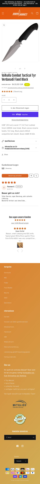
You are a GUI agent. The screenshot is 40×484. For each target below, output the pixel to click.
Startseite (7, 273)
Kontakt (6, 317)
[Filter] (31, 175)
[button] (2, 13)
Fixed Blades (8, 288)
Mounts (6, 293)
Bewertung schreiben (15, 176)
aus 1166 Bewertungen (20, 223)
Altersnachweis (9, 327)
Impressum (7, 332)
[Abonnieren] (33, 437)
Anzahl (4, 95)
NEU (5, 278)
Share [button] (6, 155)
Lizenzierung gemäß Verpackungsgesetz (17, 352)
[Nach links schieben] (15, 68)
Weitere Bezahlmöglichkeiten (20, 120)
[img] (20, 220)
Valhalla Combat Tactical (10, 72)
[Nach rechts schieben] (24, 68)
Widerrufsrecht (9, 342)
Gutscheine (7, 303)
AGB (5, 337)
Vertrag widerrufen (10, 357)
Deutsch (19, 461)
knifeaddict (17, 480)
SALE (5, 298)
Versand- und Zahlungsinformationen (16, 322)
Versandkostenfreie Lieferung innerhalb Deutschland (21, 87)
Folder (6, 283)
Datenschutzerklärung (11, 347)
